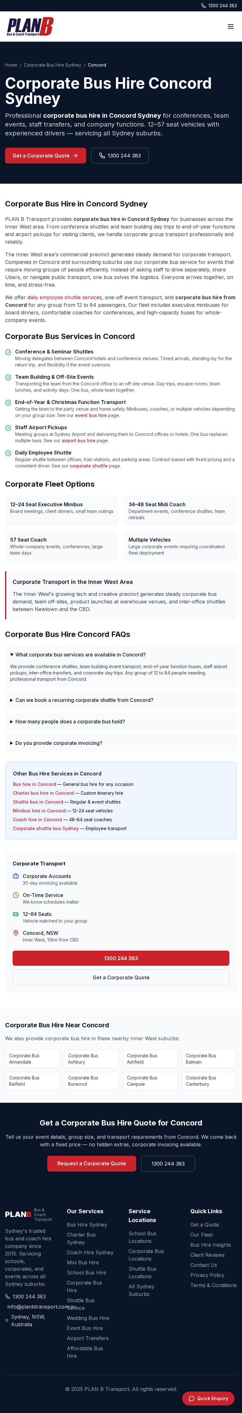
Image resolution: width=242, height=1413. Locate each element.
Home (11, 65)
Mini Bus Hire (83, 1262)
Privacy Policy (207, 1275)
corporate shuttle (89, 465)
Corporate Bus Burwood (83, 1081)
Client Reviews (207, 1255)
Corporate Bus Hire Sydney (52, 65)
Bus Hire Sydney (87, 1224)
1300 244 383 (223, 5)
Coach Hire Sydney (90, 1252)
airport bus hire (78, 440)
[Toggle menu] (230, 26)
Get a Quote (204, 1224)
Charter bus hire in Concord (43, 793)
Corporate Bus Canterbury (201, 1081)
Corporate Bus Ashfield (142, 1059)
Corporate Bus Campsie (142, 1081)
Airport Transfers (88, 1338)
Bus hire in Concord (34, 784)
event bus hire (91, 415)
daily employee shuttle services (64, 297)
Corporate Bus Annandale (24, 1059)
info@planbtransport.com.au (30, 1306)
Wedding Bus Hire (88, 1318)
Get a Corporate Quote (41, 155)
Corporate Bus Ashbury (83, 1059)
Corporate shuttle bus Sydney (46, 828)
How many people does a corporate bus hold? (70, 721)
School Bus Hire (86, 1272)
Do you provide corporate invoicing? (58, 743)
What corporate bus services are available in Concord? (80, 654)
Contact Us (203, 1265)
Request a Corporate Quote (91, 1163)
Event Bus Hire (85, 1328)
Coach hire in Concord (37, 819)
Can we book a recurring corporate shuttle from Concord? (84, 700)
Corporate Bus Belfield (24, 1081)
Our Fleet (201, 1235)
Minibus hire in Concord (39, 810)
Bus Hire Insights (210, 1245)
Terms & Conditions (213, 1285)
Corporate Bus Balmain (201, 1059)
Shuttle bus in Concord (38, 801)
